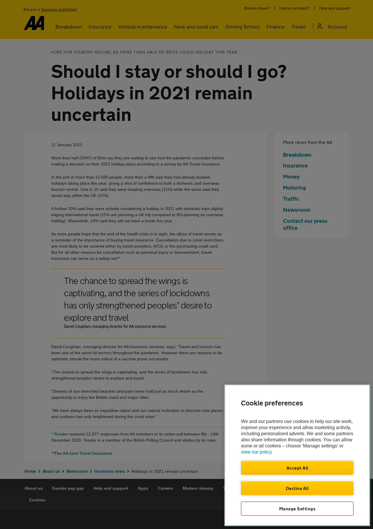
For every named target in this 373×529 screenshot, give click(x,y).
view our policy (256, 451)
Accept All (297, 467)
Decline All (297, 488)
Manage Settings (297, 508)
